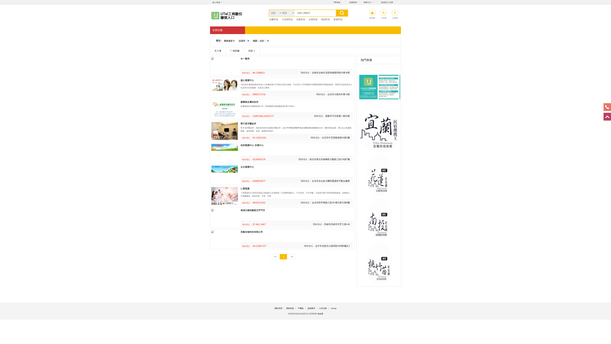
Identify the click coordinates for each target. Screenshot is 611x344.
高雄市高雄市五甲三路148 (337, 224)
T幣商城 (336, 2)
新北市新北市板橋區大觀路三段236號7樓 (330, 159)
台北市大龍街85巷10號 (338, 94)
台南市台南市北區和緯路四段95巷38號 (331, 73)
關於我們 (278, 308)
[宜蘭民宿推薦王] (379, 151)
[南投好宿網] (379, 240)
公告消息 (323, 308)
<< (275, 257)
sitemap (334, 308)
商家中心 (367, 2)
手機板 (301, 308)
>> (292, 257)
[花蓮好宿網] (379, 196)
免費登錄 (353, 2)
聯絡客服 (290, 308)
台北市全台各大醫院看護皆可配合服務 (331, 181)
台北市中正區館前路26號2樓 (336, 137)
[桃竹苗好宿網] (379, 284)
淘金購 (320, 314)
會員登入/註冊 (387, 2)
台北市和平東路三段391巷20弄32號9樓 (331, 202)
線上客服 (216, 2)
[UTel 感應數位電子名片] (379, 107)
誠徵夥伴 (311, 308)
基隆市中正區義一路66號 (337, 116)
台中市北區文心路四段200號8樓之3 (332, 246)
